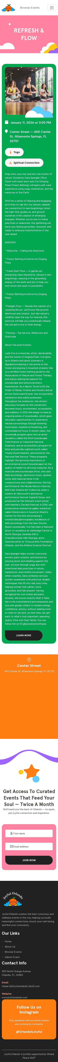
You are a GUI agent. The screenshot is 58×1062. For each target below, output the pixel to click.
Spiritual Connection (26, 162)
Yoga (17, 152)
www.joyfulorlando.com (14, 997)
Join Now (29, 860)
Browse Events (30, 7)
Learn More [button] (23, 635)
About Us (10, 946)
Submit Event (12, 957)
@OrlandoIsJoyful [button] (29, 1032)
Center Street (19, 132)
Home (8, 941)
